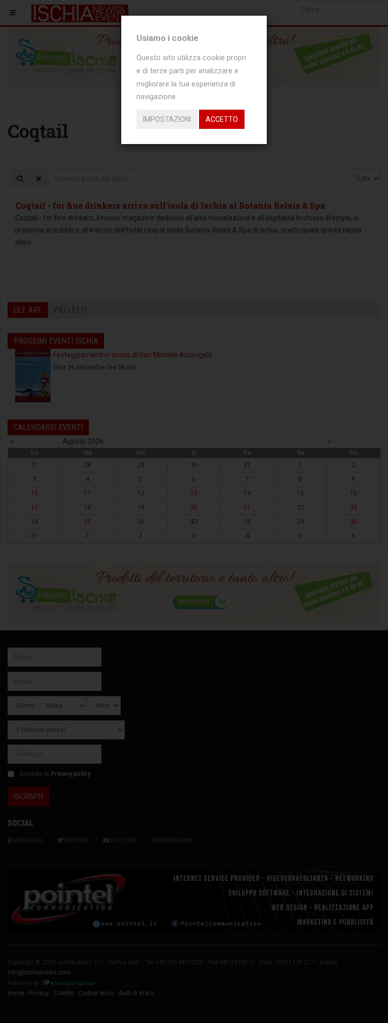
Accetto (222, 119)
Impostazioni (167, 119)
